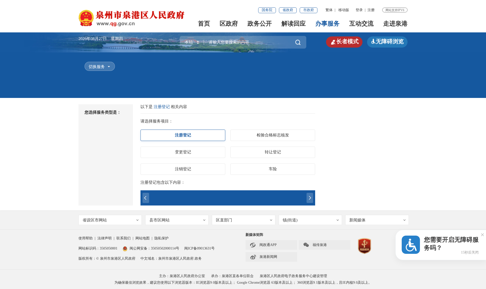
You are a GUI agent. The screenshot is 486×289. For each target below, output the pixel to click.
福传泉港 (315, 245)
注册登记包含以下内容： (162, 182)
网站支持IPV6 (395, 10)
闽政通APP (263, 245)
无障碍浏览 (387, 41)
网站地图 (142, 238)
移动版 (343, 10)
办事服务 (327, 23)
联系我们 (123, 238)
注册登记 (162, 107)
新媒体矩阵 (254, 235)
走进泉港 (395, 23)
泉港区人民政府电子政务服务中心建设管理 (293, 276)
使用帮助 (85, 238)
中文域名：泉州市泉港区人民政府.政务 (171, 258)
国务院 (267, 10)
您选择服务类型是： (103, 112)
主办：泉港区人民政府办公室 (182, 276)
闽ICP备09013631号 (199, 248)
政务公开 (260, 23)
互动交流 (361, 23)
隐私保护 (161, 238)
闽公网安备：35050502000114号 (154, 248)
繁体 (329, 10)
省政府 (287, 10)
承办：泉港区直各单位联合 (232, 276)
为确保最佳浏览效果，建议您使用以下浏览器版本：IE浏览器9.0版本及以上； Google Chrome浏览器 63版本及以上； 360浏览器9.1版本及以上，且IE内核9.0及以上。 (243, 282)
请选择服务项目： (156, 121)
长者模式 (344, 41)
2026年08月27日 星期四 (100, 38)
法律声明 (104, 238)
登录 (359, 10)
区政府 (229, 23)
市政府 (308, 10)
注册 (371, 10)
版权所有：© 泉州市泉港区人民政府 (106, 258)
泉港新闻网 (263, 257)
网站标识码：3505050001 (97, 248)
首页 (204, 23)
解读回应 (293, 23)
